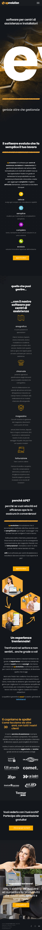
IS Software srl (10, 924)
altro (29, 345)
